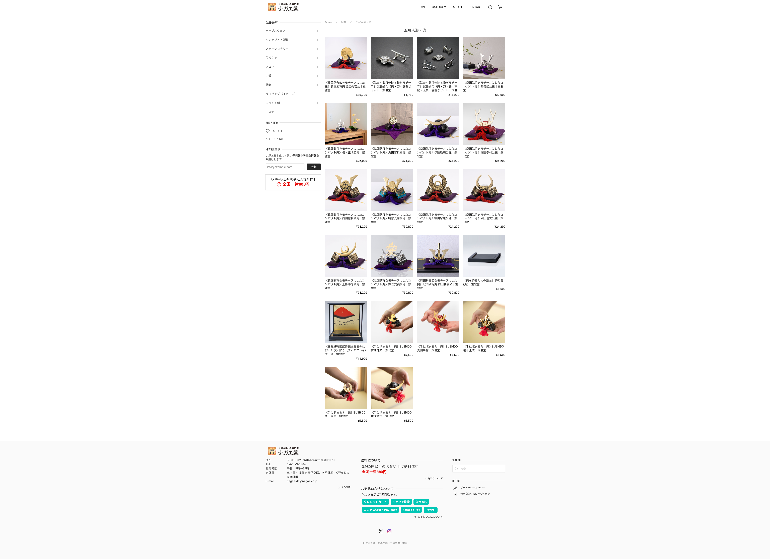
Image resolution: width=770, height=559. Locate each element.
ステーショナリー (277, 48)
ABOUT (458, 7)
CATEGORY (439, 7)
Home (328, 22)
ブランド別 (273, 103)
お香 (269, 75)
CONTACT (475, 7)
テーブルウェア (276, 30)
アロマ (270, 66)
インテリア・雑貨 (277, 39)
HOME (422, 7)
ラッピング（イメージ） (281, 94)
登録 (313, 166)
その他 (270, 112)
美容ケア (271, 57)
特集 (269, 84)
